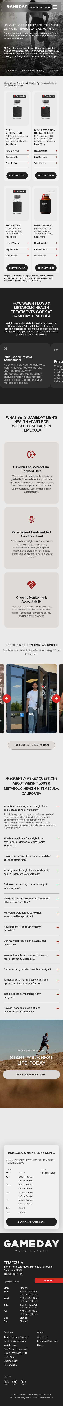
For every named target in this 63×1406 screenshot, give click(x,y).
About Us (42, 1337)
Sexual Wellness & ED (15, 1353)
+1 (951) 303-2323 (13, 1274)
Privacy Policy (32, 1394)
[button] (54, 7)
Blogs (40, 1345)
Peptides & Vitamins (15, 1341)
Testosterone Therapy (16, 1337)
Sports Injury (10, 1361)
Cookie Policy (45, 1394)
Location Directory (47, 1341)
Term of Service (19, 1394)
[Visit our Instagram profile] (6, 1382)
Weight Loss (10, 1345)
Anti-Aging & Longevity (16, 1349)
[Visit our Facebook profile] (14, 1382)
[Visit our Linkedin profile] (23, 1382)
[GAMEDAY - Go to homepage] (31, 1246)
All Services (10, 1365)
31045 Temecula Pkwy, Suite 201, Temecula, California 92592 (28, 1268)
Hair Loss (9, 1357)
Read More (11, 144)
